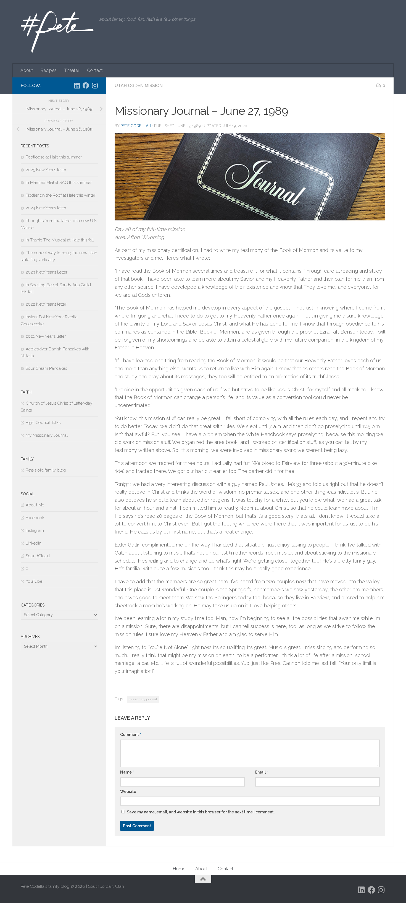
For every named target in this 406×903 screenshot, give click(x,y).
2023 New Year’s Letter (46, 272)
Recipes (49, 70)
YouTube (34, 581)
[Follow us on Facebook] (86, 85)
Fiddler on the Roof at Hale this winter (60, 195)
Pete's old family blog (46, 470)
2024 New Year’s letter (46, 207)
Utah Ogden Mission (139, 85)
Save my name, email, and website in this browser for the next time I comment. (201, 812)
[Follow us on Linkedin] (77, 85)
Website (128, 791)
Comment (130, 734)
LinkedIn (33, 543)
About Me (35, 505)
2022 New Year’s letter (46, 304)
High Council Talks (43, 422)
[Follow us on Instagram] (94, 85)
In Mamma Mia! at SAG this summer (59, 182)
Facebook (35, 517)
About (26, 70)
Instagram (35, 530)
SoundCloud (38, 555)
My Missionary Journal (47, 435)
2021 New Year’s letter (46, 336)
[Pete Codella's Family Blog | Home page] (57, 32)
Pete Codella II (135, 126)
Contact (95, 70)
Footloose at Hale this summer (54, 157)
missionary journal (143, 699)
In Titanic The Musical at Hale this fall (60, 240)
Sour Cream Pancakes (46, 368)
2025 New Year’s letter (46, 169)
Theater (71, 70)
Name (127, 772)
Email (261, 772)
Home (179, 868)
